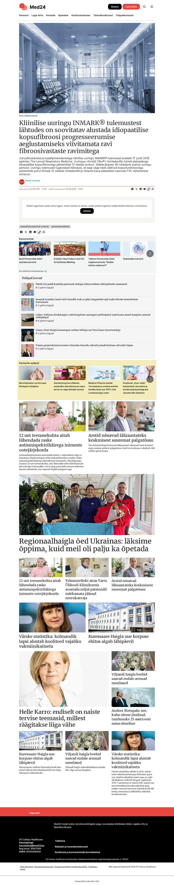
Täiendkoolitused (103, 15)
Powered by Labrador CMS (87, 881)
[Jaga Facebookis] (132, 189)
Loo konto (131, 6)
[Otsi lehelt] (144, 7)
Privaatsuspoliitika (62, 867)
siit (45, 271)
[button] (24, 253)
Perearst (24, 15)
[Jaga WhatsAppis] (153, 189)
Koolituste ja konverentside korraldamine (77, 852)
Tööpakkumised (124, 15)
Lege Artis (37, 15)
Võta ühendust (26, 867)
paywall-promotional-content (35, 226)
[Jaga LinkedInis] (140, 189)
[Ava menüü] (151, 7)
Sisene (115, 6)
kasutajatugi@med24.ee (31, 845)
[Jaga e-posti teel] (144, 189)
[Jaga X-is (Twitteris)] (136, 189)
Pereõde (50, 15)
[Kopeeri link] (149, 189)
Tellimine (60, 841)
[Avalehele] (63, 6)
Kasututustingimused (43, 867)
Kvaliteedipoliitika (79, 867)
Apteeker (63, 15)
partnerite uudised (60, 226)
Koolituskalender (80, 15)
